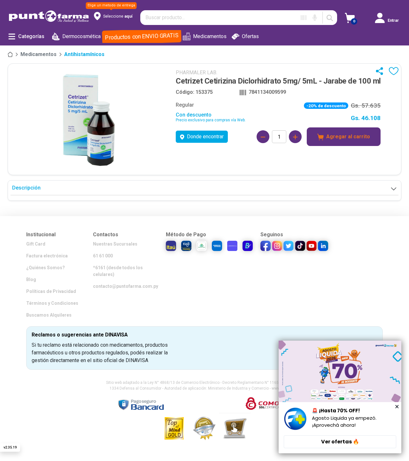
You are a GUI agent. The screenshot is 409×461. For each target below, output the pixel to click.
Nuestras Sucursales (115, 244)
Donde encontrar (205, 136)
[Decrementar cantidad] (263, 136)
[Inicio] (10, 54)
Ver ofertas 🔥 (340, 441)
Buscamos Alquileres (49, 315)
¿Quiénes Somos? (45, 267)
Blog (31, 279)
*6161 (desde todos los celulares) (118, 271)
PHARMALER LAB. (196, 72)
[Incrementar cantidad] (295, 136)
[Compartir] (380, 71)
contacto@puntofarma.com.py (125, 286)
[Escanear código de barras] (303, 17)
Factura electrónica (47, 255)
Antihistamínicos (84, 54)
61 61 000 (103, 255)
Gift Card (35, 244)
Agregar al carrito (348, 136)
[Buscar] (329, 18)
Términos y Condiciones (52, 303)
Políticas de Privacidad (51, 291)
